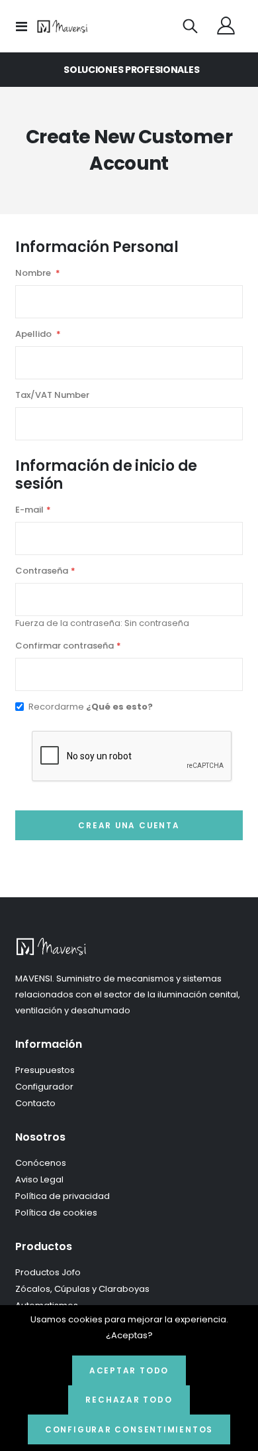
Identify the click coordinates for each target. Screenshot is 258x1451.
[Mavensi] (62, 26)
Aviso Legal (39, 1179)
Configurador (44, 1086)
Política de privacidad (62, 1196)
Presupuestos (45, 1070)
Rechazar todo (128, 1400)
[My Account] (226, 26)
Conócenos (40, 1163)
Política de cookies (56, 1212)
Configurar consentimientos (129, 1429)
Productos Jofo (48, 1272)
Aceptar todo (129, 1370)
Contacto (35, 1103)
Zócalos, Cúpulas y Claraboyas (82, 1289)
